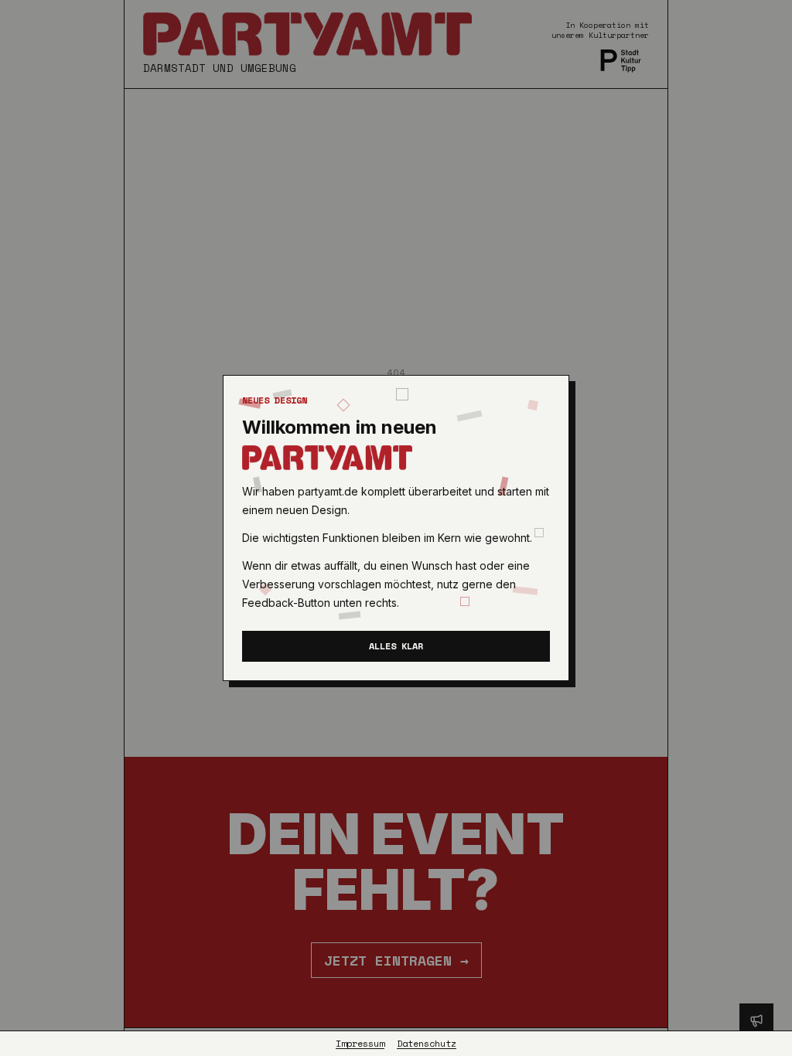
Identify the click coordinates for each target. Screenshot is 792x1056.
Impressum (360, 1043)
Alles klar (396, 645)
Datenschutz (426, 1043)
